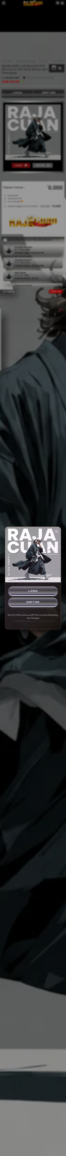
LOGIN (33, 590)
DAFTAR (33, 602)
